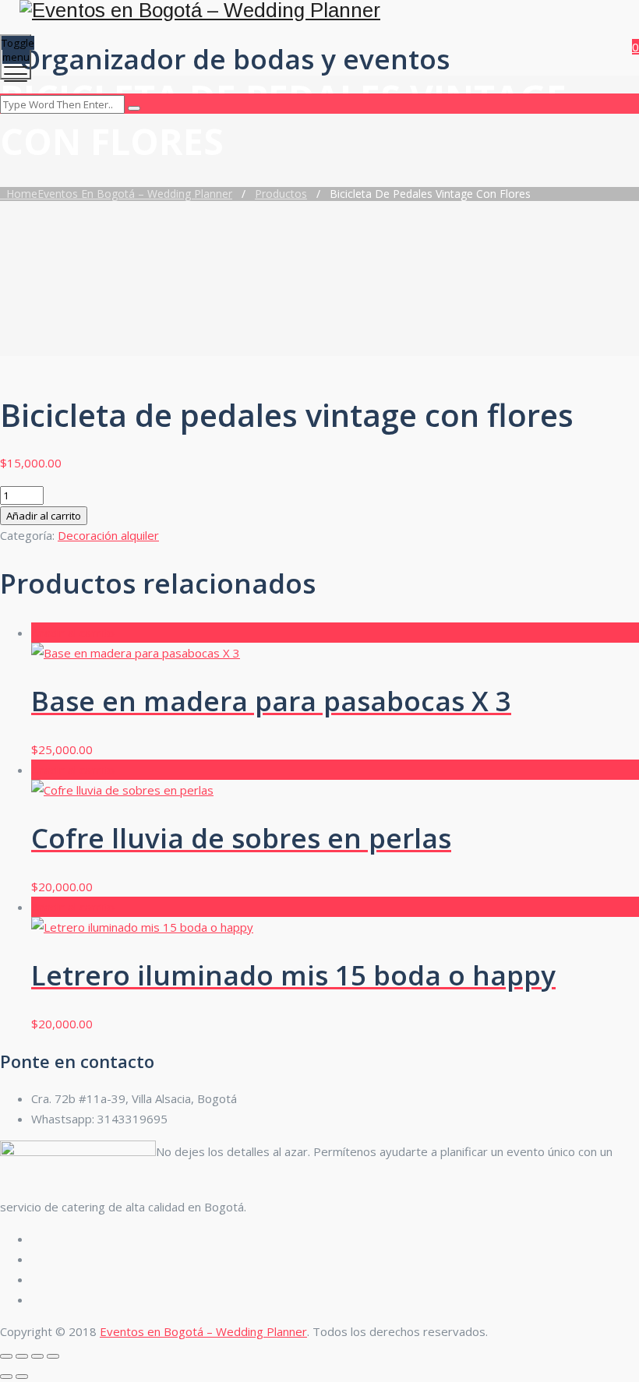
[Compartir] (37, 1356)
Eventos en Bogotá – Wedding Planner (203, 1331)
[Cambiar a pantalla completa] (22, 1356)
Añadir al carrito (43, 516)
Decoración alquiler (108, 535)
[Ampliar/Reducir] (6, 1356)
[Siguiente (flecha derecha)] (22, 1376)
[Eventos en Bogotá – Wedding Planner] (317, 10)
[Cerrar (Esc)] (53, 1356)
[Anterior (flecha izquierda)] (6, 1376)
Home (116, 193)
